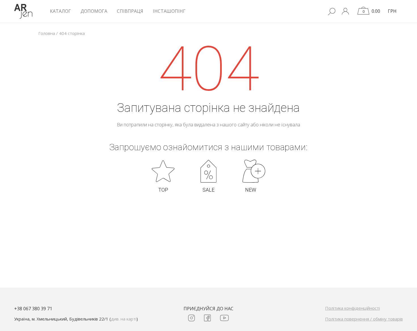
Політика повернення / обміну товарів (364, 319)
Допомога (94, 11)
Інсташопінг (169, 11)
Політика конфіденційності (352, 308)
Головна (46, 33)
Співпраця (130, 11)
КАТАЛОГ (60, 11)
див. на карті (123, 319)
